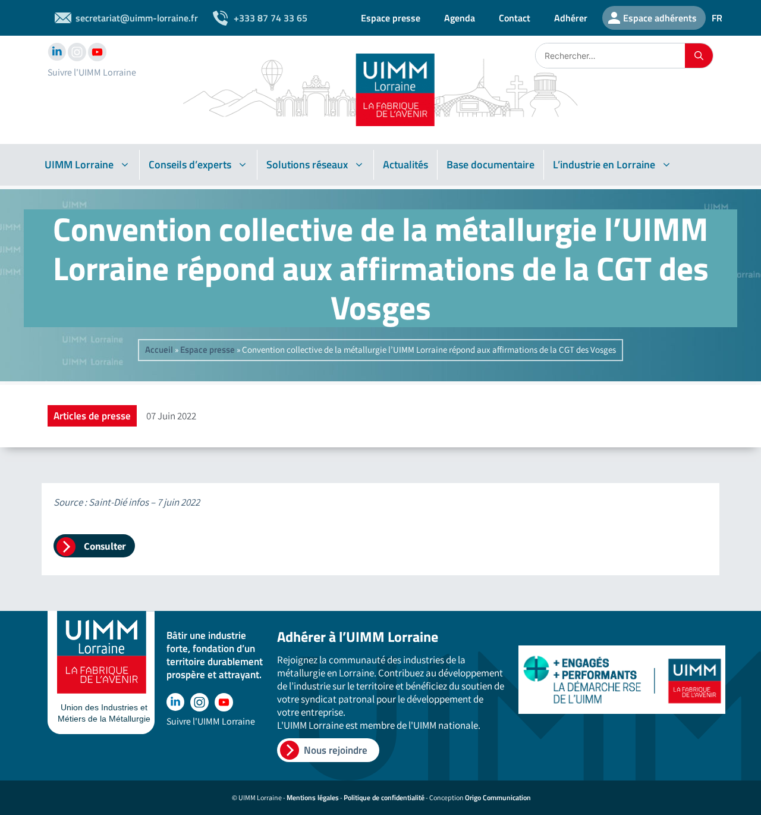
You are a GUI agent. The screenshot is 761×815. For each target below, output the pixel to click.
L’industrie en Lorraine (604, 164)
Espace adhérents (660, 18)
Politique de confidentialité (384, 797)
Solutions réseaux (307, 164)
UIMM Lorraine (79, 164)
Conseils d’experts (190, 164)
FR (717, 18)
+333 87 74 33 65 (270, 18)
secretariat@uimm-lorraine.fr (137, 18)
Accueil (159, 349)
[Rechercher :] (610, 55)
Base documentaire (490, 164)
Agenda (459, 18)
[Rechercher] (699, 55)
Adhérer (570, 18)
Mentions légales (313, 797)
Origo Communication (498, 797)
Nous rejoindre (335, 750)
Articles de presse (92, 416)
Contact (514, 18)
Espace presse (390, 18)
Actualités (405, 164)
